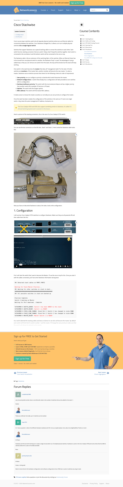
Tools (67, 10)
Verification (19, 37)
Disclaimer (85, 483)
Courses (43, 10)
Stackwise (21, 381)
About (76, 10)
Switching (26, 20)
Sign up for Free (22, 358)
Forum (53, 10)
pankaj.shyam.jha (27, 455)
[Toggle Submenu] (81, 39)
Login (85, 10)
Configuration (20, 34)
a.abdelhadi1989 (26, 394)
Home (21, 20)
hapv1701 (24, 422)
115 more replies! (20, 477)
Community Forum (62, 477)
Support (60, 10)
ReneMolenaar (26, 410)
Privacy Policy (94, 483)
